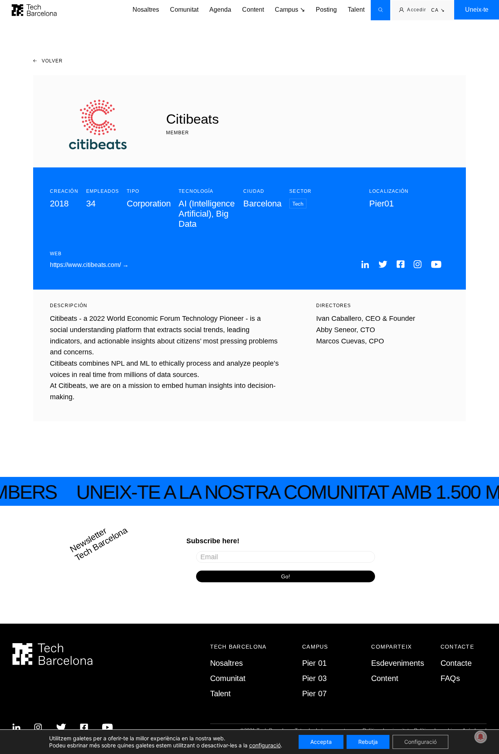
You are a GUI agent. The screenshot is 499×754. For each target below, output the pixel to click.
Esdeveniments (397, 663)
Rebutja (368, 741)
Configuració (420, 741)
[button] (438, 10)
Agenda (220, 9)
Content (253, 9)
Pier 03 (314, 678)
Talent (356, 9)
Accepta (321, 741)
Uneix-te (476, 9)
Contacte (456, 663)
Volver (51, 61)
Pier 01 (314, 663)
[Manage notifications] (480, 737)
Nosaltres (146, 9)
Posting (326, 9)
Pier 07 (314, 693)
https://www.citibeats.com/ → (89, 264)
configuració (265, 745)
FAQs (450, 678)
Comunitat (184, 9)
